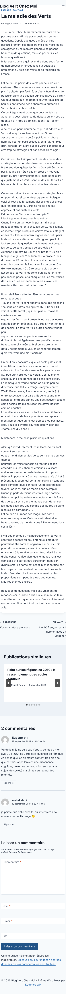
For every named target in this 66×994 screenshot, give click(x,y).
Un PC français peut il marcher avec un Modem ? (52, 629)
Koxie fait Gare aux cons (15, 625)
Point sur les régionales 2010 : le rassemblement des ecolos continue (31, 674)
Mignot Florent (12, 23)
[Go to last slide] (8, 683)
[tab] (27, 705)
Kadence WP (33, 984)
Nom (7, 906)
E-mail (8, 921)
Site (5, 936)
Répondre (9, 782)
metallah (18, 800)
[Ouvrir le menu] (63, 6)
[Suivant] (57, 683)
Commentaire (12, 862)
